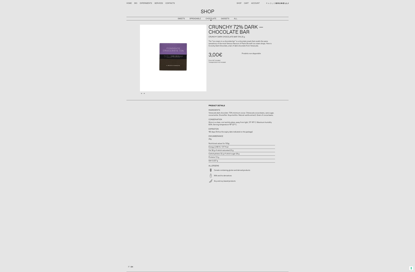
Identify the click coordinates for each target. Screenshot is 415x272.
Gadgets (225, 19)
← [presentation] (141, 93)
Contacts (170, 3)
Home (129, 3)
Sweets (181, 19)
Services (159, 3)
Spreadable (195, 19)
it (129, 267)
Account (255, 3)
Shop (239, 3)
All (235, 19)
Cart (246, 3)
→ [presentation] (144, 93)
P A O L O (277, 3)
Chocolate (211, 19)
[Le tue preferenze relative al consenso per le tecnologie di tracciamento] (411, 268)
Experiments (146, 3)
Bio (135, 3)
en (132, 267)
